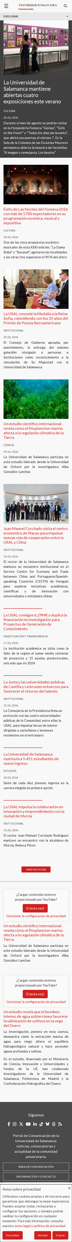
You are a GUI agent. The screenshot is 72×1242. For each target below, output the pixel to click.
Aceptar (60, 1235)
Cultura (9, 110)
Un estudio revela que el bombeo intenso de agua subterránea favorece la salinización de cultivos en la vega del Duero (35, 1018)
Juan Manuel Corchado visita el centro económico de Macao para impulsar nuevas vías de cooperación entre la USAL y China (35, 535)
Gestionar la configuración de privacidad (36, 916)
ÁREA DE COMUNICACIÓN (36, 1166)
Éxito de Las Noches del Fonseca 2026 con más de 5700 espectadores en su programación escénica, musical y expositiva (35, 216)
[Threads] (54, 1124)
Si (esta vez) (35, 908)
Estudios (9, 770)
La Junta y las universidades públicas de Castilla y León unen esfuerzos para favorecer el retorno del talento (35, 686)
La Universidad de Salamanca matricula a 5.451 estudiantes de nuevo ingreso (31, 759)
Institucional (13, 330)
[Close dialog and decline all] (69, 1186)
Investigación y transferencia (25, 636)
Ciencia (8, 445)
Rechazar (43, 1235)
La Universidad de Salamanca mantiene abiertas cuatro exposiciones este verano (32, 91)
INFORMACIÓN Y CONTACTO (36, 1176)
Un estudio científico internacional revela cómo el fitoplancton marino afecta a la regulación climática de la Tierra (33, 430)
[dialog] (36, 1213)
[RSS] (60, 1124)
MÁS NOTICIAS (36, 869)
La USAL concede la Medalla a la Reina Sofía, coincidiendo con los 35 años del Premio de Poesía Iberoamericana (35, 318)
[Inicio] (38, 7)
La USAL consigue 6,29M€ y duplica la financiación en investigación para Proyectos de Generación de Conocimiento (35, 622)
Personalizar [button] (12, 1235)
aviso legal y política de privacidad (40, 1226)
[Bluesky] (47, 1124)
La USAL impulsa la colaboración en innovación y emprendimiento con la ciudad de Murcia (33, 811)
